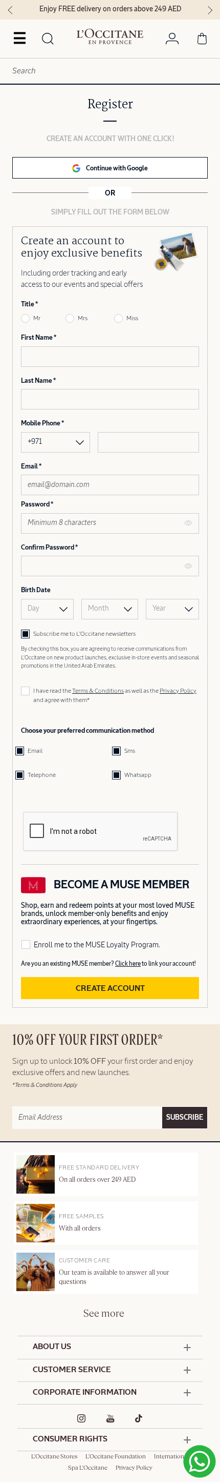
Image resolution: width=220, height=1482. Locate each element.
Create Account (110, 989)
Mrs (82, 319)
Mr (36, 319)
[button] (110, 168)
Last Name (37, 381)
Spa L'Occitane (87, 1468)
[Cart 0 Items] (202, 40)
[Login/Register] (172, 40)
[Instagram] (81, 1418)
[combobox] (110, 71)
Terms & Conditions (98, 691)
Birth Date (36, 590)
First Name (37, 338)
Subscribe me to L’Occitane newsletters (84, 634)
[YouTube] (110, 1418)
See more (103, 1314)
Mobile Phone (41, 423)
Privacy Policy (178, 691)
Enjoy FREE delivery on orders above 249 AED (110, 9)
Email (30, 466)
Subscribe (184, 1117)
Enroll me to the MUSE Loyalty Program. (97, 945)
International (171, 1457)
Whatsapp (137, 775)
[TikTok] (139, 1418)
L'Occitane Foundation (115, 1457)
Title (28, 304)
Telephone (42, 775)
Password (36, 504)
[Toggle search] (47, 39)
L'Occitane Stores (54, 1457)
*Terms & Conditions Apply (44, 1085)
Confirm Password (48, 547)
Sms (129, 751)
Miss (132, 319)
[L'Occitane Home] (110, 36)
